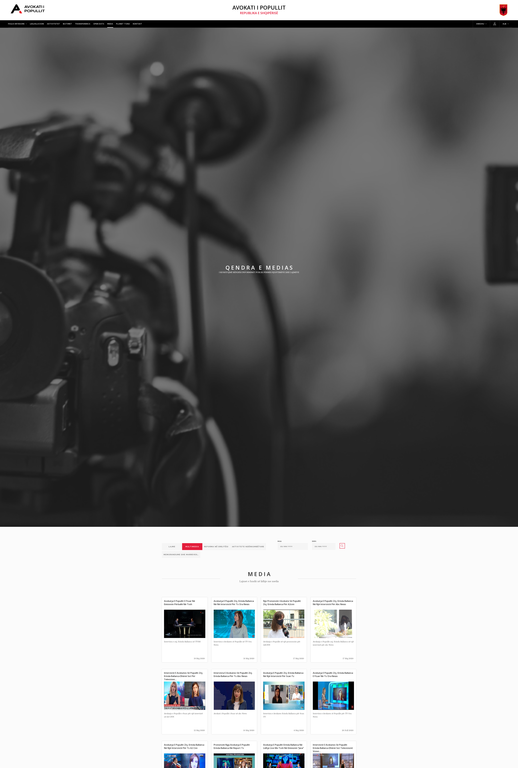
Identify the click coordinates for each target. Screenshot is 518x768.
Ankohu (480, 24)
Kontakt (137, 24)
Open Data (98, 24)
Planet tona (123, 24)
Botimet (67, 24)
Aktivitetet (53, 24)
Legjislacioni (37, 24)
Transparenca (82, 24)
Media (110, 24)
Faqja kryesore (16, 24)
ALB (504, 24)
